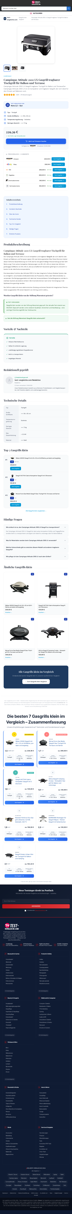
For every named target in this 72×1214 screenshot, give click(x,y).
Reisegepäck (42, 973)
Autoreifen (42, 1117)
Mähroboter (47, 1174)
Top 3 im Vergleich (15, 224)
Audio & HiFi (42, 1017)
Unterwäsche (9, 1138)
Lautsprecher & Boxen (45, 1014)
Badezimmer (9, 1056)
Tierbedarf (8, 1025)
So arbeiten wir (61, 702)
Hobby (41, 959)
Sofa (65, 1185)
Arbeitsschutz (9, 973)
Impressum (5, 1193)
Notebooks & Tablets (45, 1006)
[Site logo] (36, 2)
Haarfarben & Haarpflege (12, 1011)
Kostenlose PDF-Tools (45, 1143)
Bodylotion (53, 1181)
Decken (8, 1069)
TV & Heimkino (43, 1009)
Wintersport (42, 978)
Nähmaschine (32, 1189)
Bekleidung (9, 1135)
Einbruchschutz (10, 981)
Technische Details (15, 219)
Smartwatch (44, 1181)
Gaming (41, 1011)
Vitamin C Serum (12, 1174)
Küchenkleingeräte (11, 1093)
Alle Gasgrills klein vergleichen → (36, 511)
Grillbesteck (46, 1185)
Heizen (8, 970)
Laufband (51, 1178)
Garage (41, 1111)
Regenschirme (9, 1154)
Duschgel (8, 1185)
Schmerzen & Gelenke (12, 1019)
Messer (8, 1111)
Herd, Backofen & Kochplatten (14, 1109)
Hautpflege (9, 1009)
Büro (7, 1047)
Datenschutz (13, 1193)
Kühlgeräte (9, 1106)
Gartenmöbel (9, 964)
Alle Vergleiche (35, 1170)
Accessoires (9, 1133)
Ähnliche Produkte (14, 234)
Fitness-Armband (22, 1181)
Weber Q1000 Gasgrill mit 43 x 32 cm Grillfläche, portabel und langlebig (38, 458)
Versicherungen (43, 1133)
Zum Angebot (57, 159)
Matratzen (8, 1058)
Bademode (8, 1151)
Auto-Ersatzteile (43, 1106)
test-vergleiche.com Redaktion (28, 380)
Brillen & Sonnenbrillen (12, 1143)
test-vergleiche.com (10, 19)
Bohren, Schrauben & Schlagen (14, 978)
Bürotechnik (9, 1066)
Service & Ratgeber (47, 1127)
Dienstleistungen (44, 1138)
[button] (36, 527)
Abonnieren (36, 906)
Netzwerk (42, 1025)
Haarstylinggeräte (10, 1027)
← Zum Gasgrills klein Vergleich (36, 682)
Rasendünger (18, 1185)
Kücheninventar (10, 1098)
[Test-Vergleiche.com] (11, 926)
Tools (40, 1141)
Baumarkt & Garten (13, 954)
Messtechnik (9, 983)
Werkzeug (8, 967)
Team (51, 1193)
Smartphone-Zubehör (45, 1019)
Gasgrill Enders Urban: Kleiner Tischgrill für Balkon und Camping (24, 856)
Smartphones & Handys (45, 1022)
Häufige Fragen (13, 229)
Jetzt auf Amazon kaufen (37, 141)
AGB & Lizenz (34, 1193)
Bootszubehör (43, 1109)
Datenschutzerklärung (40, 910)
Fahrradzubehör (43, 964)
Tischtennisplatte (54, 1189)
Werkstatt (8, 962)
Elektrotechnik (10, 975)
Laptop (55, 1174)
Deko (7, 1050)
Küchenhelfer (9, 1101)
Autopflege (42, 1095)
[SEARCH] (69, 8)
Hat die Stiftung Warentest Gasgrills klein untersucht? (25, 318)
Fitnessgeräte (43, 975)
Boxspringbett (33, 1178)
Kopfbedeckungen (11, 1146)
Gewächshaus (56, 1185)
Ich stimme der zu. (37, 910)
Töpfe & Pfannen (10, 1103)
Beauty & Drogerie (13, 998)
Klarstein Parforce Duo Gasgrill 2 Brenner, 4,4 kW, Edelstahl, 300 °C (24, 820)
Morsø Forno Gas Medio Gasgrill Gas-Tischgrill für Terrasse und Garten (38, 494)
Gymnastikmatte (10, 1181)
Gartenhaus (36, 1185)
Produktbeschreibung (15, 204)
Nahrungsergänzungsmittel (13, 1006)
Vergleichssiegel (43, 1154)
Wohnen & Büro (12, 1042)
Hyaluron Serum (25, 1174)
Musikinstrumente (44, 983)
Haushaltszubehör (10, 1095)
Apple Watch (33, 1181)
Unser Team (42, 1151)
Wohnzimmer (9, 1053)
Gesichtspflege (10, 1014)
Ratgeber (41, 1146)
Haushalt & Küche (13, 1087)
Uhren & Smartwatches (12, 1149)
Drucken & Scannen (44, 1027)
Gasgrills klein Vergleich (23, 18)
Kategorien (37, 13)
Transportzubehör (44, 1114)
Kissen (7, 1072)
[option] (7, 68)
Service (66, 1193)
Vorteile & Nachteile (15, 209)
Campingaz (7, 76)
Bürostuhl (43, 1178)
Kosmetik (8, 1022)
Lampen (8, 1064)
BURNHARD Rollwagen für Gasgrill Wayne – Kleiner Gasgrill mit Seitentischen (57, 820)
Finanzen (41, 1135)
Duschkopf (23, 1189)
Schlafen (8, 1061)
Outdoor (41, 962)
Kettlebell (60, 1178)
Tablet (62, 1174)
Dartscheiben (43, 1189)
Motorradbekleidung (44, 1103)
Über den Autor (14, 214)
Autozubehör (42, 1093)
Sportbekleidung (43, 970)
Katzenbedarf (9, 1017)
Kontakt (36, 1195)
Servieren (8, 1114)
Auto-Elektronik (43, 1098)
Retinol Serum (36, 1174)
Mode (9, 1127)
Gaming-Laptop (13, 1178)
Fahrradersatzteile (44, 981)
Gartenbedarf (9, 959)
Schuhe (8, 1141)
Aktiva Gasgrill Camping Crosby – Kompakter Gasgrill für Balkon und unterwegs (57, 782)
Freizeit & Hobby (46, 954)
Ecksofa (15, 1189)
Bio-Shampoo (62, 1181)
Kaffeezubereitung (11, 1117)
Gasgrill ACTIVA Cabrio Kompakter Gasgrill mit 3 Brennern (34, 475)
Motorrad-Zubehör (44, 1101)
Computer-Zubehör (44, 1003)
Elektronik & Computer (48, 998)
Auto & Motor (45, 1087)
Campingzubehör (43, 967)
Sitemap (41, 1157)
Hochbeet (27, 1185)
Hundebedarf (9, 1003)
